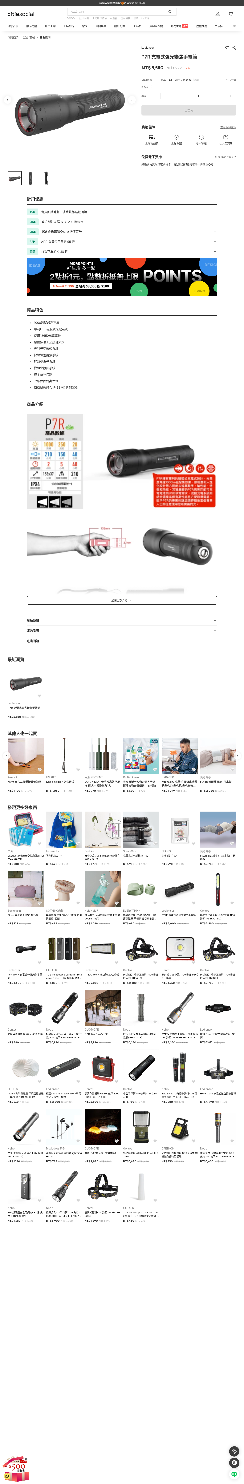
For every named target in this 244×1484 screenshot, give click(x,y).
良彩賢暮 (205, 777)
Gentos (204, 910)
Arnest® (13, 777)
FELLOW (13, 1089)
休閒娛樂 (13, 37)
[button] (15, 178)
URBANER (168, 777)
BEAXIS (166, 851)
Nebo (49, 1029)
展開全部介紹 (119, 600)
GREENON (168, 1148)
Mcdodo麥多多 (55, 1148)
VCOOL (71, 18)
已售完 (188, 110)
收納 (135, 18)
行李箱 (145, 18)
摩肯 (10, 851)
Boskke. (90, 851)
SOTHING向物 (54, 910)
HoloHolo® (91, 910)
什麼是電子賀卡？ (225, 157)
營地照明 (45, 37)
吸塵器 (113, 18)
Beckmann (14, 910)
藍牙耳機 (84, 18)
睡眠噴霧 (125, 18)
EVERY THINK (131, 910)
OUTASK (51, 970)
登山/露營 (29, 37)
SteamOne (129, 851)
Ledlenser (14, 703)
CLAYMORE (92, 1029)
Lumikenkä (52, 851)
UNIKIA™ (51, 777)
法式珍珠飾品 (99, 18)
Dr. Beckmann (131, 777)
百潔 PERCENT (94, 777)
